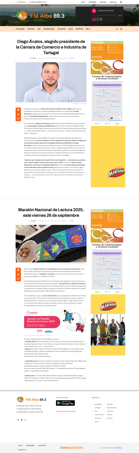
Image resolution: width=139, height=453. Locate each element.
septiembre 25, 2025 (43, 58)
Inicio (83, 2)
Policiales (61, 29)
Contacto (113, 2)
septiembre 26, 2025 (43, 221)
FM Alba (33, 58)
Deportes (79, 29)
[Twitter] (117, 29)
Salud (70, 29)
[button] (121, 2)
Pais (38, 29)
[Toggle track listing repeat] (101, 19)
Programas (92, 2)
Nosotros (103, 2)
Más (87, 29)
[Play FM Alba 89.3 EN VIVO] (94, 11)
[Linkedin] (25, 420)
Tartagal (31, 29)
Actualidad (20, 29)
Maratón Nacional (79, 281)
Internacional (49, 29)
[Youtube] (121, 29)
